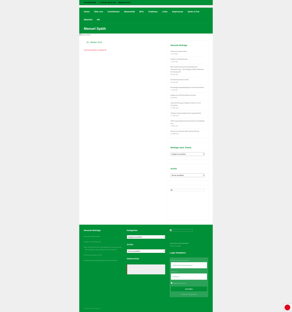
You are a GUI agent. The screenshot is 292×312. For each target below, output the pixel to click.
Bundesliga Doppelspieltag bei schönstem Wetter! (187, 87)
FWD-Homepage (175, 246)
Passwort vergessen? (189, 294)
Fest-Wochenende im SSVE (180, 80)
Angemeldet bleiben (179, 283)
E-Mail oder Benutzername (180, 260)
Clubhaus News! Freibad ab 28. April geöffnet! (186, 113)
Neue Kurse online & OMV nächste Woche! (185, 131)
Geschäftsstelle (90, 2)
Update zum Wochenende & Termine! (183, 95)
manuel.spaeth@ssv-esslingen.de (95, 50)
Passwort (174, 272)
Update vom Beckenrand (179, 59)
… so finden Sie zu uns (107, 2)
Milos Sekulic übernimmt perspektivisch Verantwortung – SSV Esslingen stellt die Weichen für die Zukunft (187, 69)
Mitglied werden (124, 2)
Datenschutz (136, 269)
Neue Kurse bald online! (179, 51)
